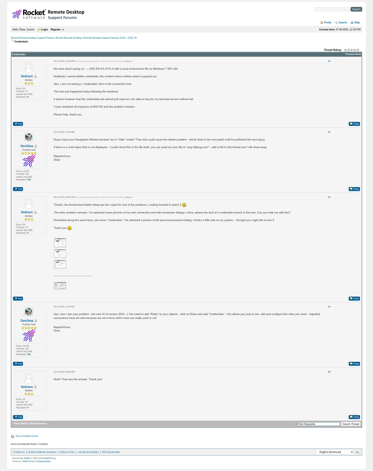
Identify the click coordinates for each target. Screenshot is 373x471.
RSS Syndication (111, 452)
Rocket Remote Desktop (69, 38)
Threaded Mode (353, 54)
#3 (329, 197)
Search (343, 22)
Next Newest (38, 423)
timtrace (27, 76)
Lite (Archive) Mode (88, 452)
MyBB (27, 458)
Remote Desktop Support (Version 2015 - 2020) (109, 38)
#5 (329, 372)
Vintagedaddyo (44, 461)
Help (357, 22)
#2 (329, 132)
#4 (329, 306)
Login (44, 29)
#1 (329, 61)
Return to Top (67, 452)
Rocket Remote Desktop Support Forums (32, 38)
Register (56, 29)
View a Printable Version (27, 436)
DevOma (27, 146)
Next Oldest (21, 423)
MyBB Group (50, 458)
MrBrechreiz (28, 461)
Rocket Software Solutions (42, 452)
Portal (327, 22)
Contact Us (19, 452)
